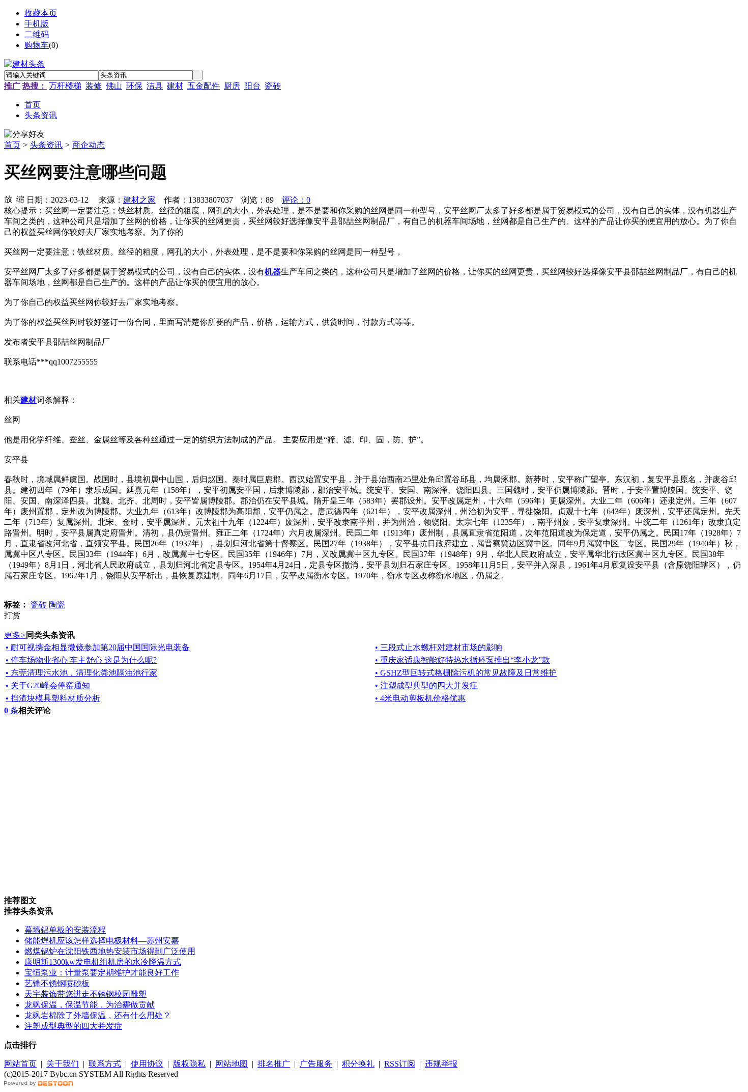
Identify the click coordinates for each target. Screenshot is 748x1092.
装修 (93, 85)
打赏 (12, 615)
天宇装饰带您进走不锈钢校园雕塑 (85, 994)
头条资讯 (46, 145)
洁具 (155, 85)
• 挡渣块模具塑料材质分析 (53, 698)
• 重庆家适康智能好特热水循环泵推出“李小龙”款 (462, 660)
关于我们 (62, 1063)
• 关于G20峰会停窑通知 (48, 685)
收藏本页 (40, 13)
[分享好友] (24, 134)
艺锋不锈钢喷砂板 (57, 983)
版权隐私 (189, 1063)
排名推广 (273, 1063)
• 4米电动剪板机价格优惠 (420, 698)
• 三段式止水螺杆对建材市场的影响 (438, 647)
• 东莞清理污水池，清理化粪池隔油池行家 (81, 672)
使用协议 (147, 1063)
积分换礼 (358, 1063)
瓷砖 (273, 85)
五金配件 (203, 85)
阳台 (252, 85)
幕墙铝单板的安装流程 (65, 930)
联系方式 (105, 1063)
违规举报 (441, 1063)
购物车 (36, 45)
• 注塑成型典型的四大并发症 (426, 685)
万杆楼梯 (65, 85)
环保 (134, 85)
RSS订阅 (399, 1063)
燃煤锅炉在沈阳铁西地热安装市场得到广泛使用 (109, 951)
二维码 (36, 34)
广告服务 (316, 1063)
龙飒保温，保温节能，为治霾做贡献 (89, 1004)
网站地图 (231, 1063)
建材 (175, 85)
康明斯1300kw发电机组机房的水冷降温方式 (102, 962)
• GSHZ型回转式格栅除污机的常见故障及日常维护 (466, 672)
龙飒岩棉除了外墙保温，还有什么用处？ (97, 1015)
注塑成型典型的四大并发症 (73, 1026)
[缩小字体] (20, 198)
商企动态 (88, 145)
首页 (12, 145)
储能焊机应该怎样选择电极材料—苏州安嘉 (101, 940)
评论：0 (296, 199)
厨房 (232, 85)
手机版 (36, 23)
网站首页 (20, 1063)
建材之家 (139, 199)
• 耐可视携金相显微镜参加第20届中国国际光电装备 (98, 647)
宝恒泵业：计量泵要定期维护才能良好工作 (101, 972)
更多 (15, 635)
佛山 (114, 85)
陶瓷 (57, 604)
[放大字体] (8, 198)
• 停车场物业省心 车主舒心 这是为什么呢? (81, 660)
